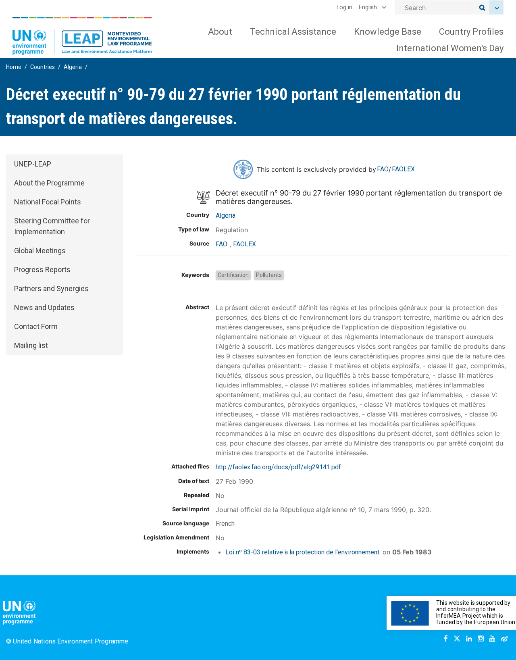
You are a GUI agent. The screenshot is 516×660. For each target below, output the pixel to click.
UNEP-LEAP (32, 164)
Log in (344, 7)
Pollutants (269, 275)
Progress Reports (42, 269)
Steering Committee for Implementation (52, 226)
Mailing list (31, 345)
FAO (383, 169)
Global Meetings (40, 250)
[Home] (82, 36)
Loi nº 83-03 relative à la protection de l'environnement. (303, 552)
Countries (42, 67)
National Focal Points (47, 202)
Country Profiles (471, 32)
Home (13, 67)
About (220, 32)
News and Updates (44, 307)
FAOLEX (403, 169)
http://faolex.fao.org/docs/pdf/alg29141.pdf (278, 467)
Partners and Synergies (51, 288)
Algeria (73, 67)
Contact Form (36, 326)
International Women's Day (450, 48)
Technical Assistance (293, 32)
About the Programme (49, 183)
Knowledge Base (387, 32)
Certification (233, 275)
